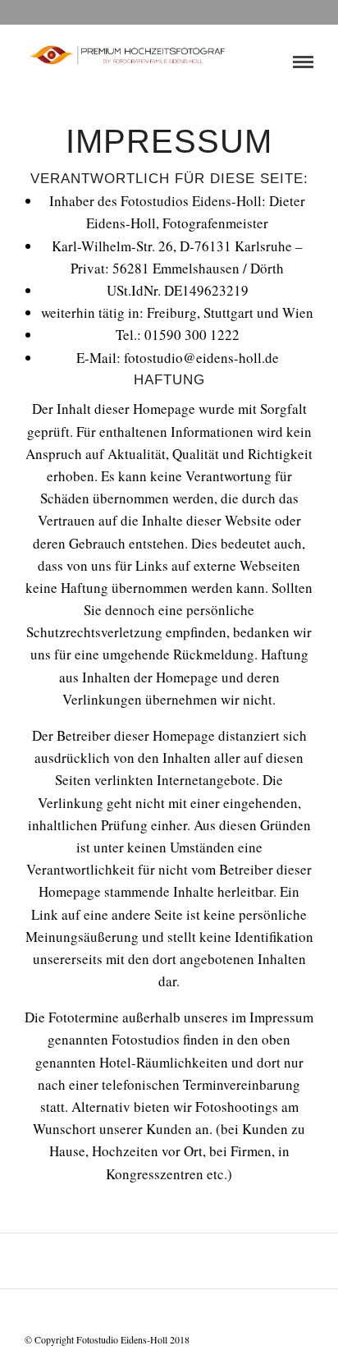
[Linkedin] (190, 1314)
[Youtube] (169, 1314)
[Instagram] (211, 1314)
